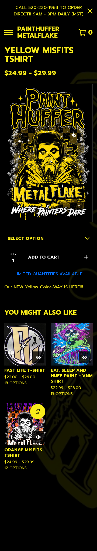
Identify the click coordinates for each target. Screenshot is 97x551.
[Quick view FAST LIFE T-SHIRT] (38, 357)
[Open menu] (8, 32)
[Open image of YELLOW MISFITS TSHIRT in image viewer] (48, 153)
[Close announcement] (90, 11)
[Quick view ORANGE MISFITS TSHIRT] (38, 437)
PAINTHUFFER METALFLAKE (38, 32)
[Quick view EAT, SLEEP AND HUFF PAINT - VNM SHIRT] (85, 357)
